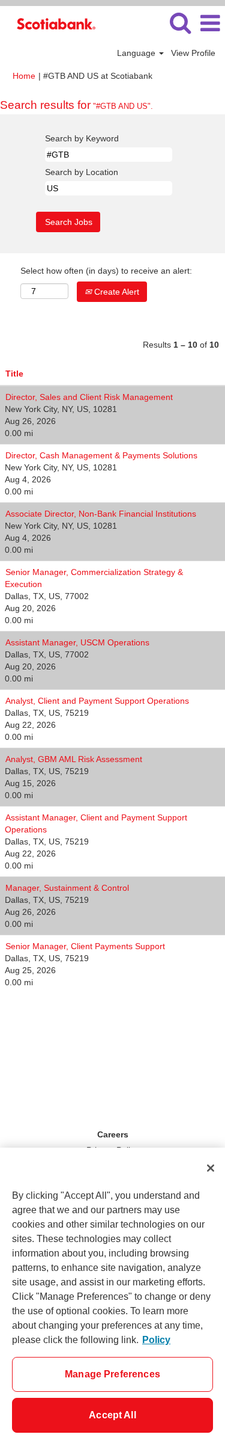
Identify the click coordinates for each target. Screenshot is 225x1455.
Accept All (112, 1415)
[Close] (210, 1168)
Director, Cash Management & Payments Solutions (101, 455)
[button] (210, 23)
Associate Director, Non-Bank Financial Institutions (100, 513)
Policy (156, 1340)
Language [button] (137, 53)
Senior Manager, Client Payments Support (85, 946)
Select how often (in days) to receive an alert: (106, 270)
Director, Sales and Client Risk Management (89, 397)
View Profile (193, 53)
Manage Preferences (112, 1374)
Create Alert (115, 292)
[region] (112, 1301)
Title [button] (14, 373)
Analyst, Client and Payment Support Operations (97, 701)
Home (24, 76)
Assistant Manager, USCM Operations (77, 642)
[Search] (180, 22)
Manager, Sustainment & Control (67, 888)
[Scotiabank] (51, 22)
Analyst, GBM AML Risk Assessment (73, 759)
